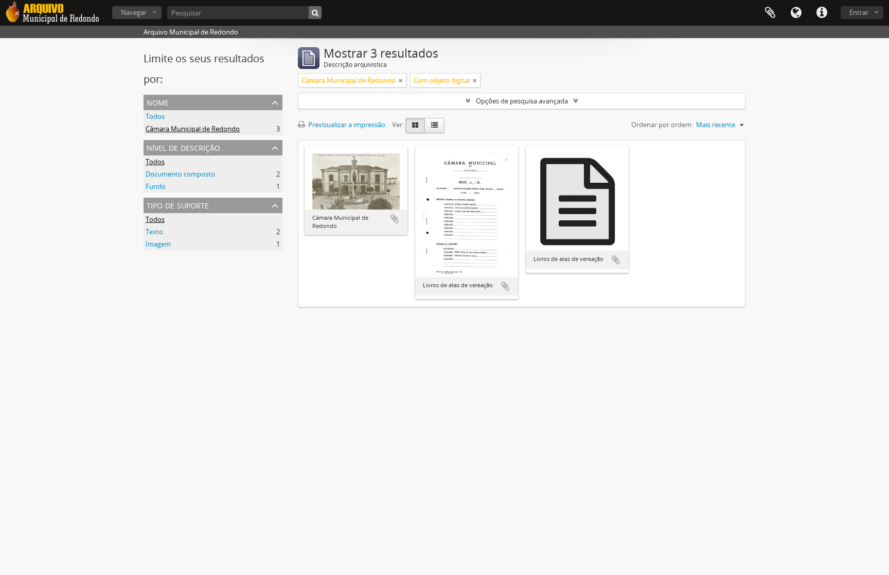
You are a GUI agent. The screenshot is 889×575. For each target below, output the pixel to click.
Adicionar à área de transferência (394, 219)
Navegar (134, 12)
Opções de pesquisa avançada (522, 101)
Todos (155, 116)
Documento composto (180, 174)
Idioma (796, 13)
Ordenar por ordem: (662, 124)
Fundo (156, 186)
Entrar (858, 12)
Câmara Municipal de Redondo (193, 128)
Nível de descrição (183, 147)
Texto (154, 231)
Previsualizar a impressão (346, 124)
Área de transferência (770, 13)
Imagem (158, 244)
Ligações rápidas (821, 13)
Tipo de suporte (178, 205)
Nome (158, 102)
